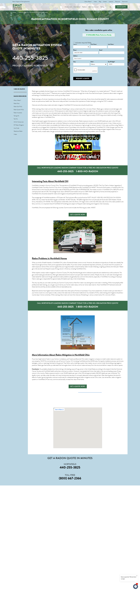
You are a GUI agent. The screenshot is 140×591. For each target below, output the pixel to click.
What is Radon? (88, 1)
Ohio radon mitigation (87, 359)
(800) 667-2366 (70, 478)
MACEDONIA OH (109, 197)
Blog (100, 1)
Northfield (46, 197)
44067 (93, 187)
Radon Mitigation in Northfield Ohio (73, 355)
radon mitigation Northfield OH (63, 105)
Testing (102, 7)
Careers (105, 1)
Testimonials (125, 1)
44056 (92, 361)
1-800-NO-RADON (17, 9)
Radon (80, 113)
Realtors (84, 7)
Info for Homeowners (19, 122)
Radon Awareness (18, 113)
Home (14, 12)
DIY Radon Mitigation (19, 125)
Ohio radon (112, 202)
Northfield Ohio (50, 117)
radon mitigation (118, 93)
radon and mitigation (60, 194)
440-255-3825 (30, 58)
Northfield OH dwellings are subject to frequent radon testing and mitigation (76, 204)
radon (48, 131)
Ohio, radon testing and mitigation (106, 293)
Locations (111, 1)
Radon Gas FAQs (18, 106)
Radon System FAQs (19, 109)
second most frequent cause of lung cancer (50, 269)
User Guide (16, 128)
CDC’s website (108, 101)
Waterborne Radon (18, 131)
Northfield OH (100, 127)
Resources (117, 1)
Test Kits (16, 119)
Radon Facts (17, 103)
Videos (95, 1)
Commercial (77, 7)
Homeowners (68, 7)
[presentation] (85, 70)
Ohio (84, 269)
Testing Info (16, 116)
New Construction (94, 7)
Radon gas (41, 365)
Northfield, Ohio (37, 207)
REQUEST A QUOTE (82, 78)
